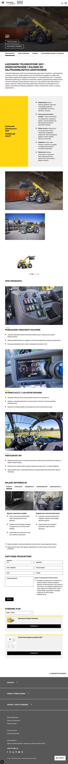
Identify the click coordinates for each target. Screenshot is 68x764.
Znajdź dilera (12, 41)
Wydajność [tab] (18, 486)
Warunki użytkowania (13, 720)
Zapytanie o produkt (14, 46)
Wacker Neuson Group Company (29, 758)
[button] (30, 274)
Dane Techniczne (23, 53)
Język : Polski (10, 612)
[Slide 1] (32, 274)
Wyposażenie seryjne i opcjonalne (52, 53)
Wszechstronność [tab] (56, 486)
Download (34, 626)
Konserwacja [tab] (29, 486)
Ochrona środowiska (13, 733)
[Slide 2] (35, 274)
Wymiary (35, 53)
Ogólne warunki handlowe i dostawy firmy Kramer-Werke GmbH (26, 743)
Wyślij (9, 599)
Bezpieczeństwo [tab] (42, 486)
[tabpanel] (19, 514)
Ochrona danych (12, 730)
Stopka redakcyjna (12, 717)
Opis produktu (10, 53)
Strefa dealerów (12, 740)
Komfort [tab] (9, 486)
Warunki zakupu (12, 723)
